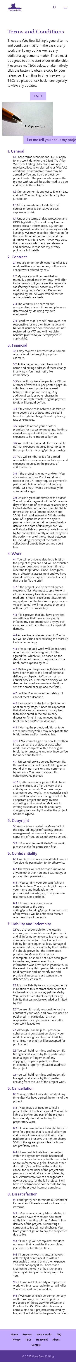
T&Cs (38, 96)
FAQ (58, 1334)
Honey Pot (42, 1339)
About (56, 1339)
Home (14, 1334)
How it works (44, 1334)
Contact (36, 1344)
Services (27, 1334)
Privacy (16, 1339)
